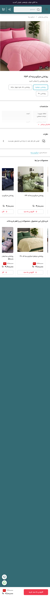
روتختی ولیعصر (43, 17)
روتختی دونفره (40, 87)
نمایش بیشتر (45, 124)
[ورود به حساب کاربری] (10, 9)
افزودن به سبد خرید (36, 592)
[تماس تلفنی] (4, 577)
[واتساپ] (4, 582)
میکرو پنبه (31, 17)
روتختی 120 (42, 93)
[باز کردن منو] (46, 9)
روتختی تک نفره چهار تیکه (20, 87)
